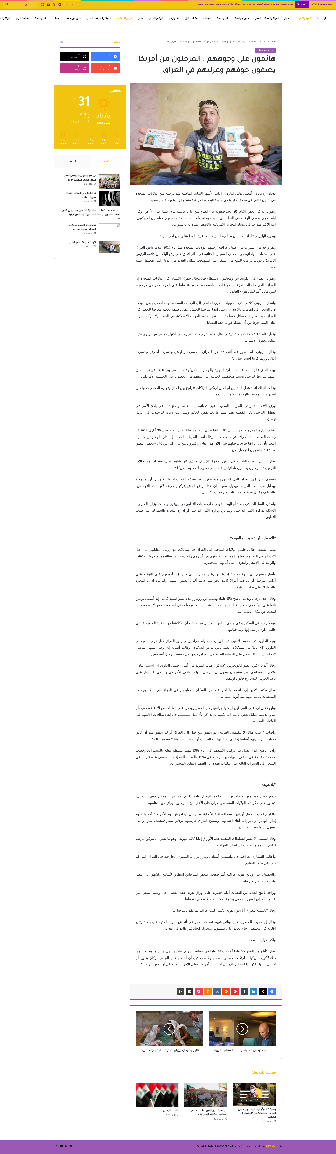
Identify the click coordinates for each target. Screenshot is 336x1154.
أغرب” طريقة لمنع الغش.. (81, 242)
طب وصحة (223, 18)
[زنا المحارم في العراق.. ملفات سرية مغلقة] (109, 198)
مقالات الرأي (191, 18)
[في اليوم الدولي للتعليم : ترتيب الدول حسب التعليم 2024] (109, 181)
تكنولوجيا (174, 18)
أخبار (287, 18)
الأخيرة (72, 161)
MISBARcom (272, 1146)
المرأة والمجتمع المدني (266, 18)
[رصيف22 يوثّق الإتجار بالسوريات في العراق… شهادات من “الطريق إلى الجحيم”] (254, 1094)
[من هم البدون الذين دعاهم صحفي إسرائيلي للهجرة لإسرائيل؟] (205, 1095)
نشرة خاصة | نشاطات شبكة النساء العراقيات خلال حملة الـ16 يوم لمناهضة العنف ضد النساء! (245, 4)
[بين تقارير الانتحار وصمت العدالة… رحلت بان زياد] (109, 230)
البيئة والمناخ (156, 18)
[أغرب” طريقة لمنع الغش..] (109, 247)
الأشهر (108, 161)
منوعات (207, 18)
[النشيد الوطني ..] (157, 1095)
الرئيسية (321, 18)
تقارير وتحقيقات (303, 18)
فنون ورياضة (242, 18)
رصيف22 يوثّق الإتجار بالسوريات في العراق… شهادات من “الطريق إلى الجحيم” (257, 1113)
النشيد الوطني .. (169, 1110)
